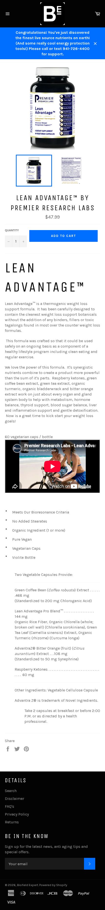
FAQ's (9, 806)
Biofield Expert (27, 885)
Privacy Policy (17, 814)
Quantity (12, 230)
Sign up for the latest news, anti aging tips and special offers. (46, 849)
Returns (12, 822)
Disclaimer (14, 798)
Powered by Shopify (53, 885)
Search (11, 790)
